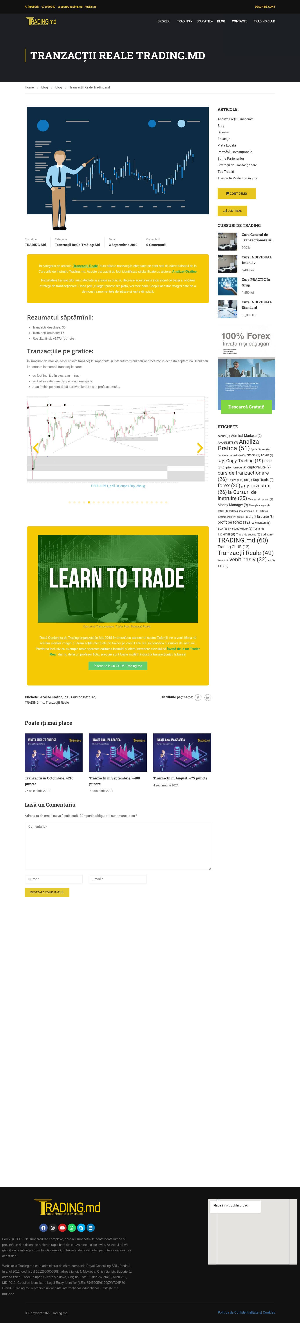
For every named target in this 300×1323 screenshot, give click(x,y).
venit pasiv (248, 559)
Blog (44, 87)
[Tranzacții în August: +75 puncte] (182, 752)
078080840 (48, 6)
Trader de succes (248, 534)
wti (271, 560)
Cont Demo (238, 193)
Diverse (223, 132)
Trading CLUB (264, 21)
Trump (223, 560)
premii (242, 517)
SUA (222, 528)
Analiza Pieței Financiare (236, 119)
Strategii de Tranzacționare (237, 165)
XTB (223, 566)
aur (266, 449)
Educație (224, 139)
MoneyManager (259, 505)
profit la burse (261, 517)
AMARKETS (228, 442)
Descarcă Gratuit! (246, 407)
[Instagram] (53, 1228)
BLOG (221, 21)
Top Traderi (226, 172)
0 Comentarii (156, 244)
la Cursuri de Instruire (79, 697)
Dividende (235, 480)
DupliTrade (263, 480)
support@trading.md (71, 6)
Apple (256, 449)
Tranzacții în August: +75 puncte (180, 778)
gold (245, 486)
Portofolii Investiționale (235, 152)
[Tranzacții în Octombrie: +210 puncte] (54, 752)
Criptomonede (234, 467)
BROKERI (164, 21)
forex (229, 485)
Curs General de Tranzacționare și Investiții (256, 240)
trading (267, 534)
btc (221, 461)
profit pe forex (234, 522)
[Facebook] (198, 697)
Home (29, 87)
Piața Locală (227, 145)
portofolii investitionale (243, 511)
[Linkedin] (91, 1228)
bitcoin (253, 455)
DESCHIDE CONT (265, 6)
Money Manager (233, 505)
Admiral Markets (246, 436)
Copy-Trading (244, 460)
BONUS (267, 455)
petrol (223, 511)
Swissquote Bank (240, 528)
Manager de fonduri (260, 499)
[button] (35, 448)
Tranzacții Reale (57, 703)
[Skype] (81, 1228)
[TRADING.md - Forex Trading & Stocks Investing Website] (41, 21)
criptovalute (259, 467)
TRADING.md (35, 244)
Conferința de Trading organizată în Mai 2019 (80, 637)
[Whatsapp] (72, 1228)
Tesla (258, 528)
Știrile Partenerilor (231, 159)
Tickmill (226, 534)
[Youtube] (62, 1228)
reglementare (260, 522)
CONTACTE (239, 21)
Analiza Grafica (51, 697)
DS (248, 480)
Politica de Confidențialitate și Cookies (246, 1312)
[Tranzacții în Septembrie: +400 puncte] (118, 752)
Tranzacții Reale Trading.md (89, 87)
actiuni (224, 436)
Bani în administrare (232, 455)
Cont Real (234, 210)
